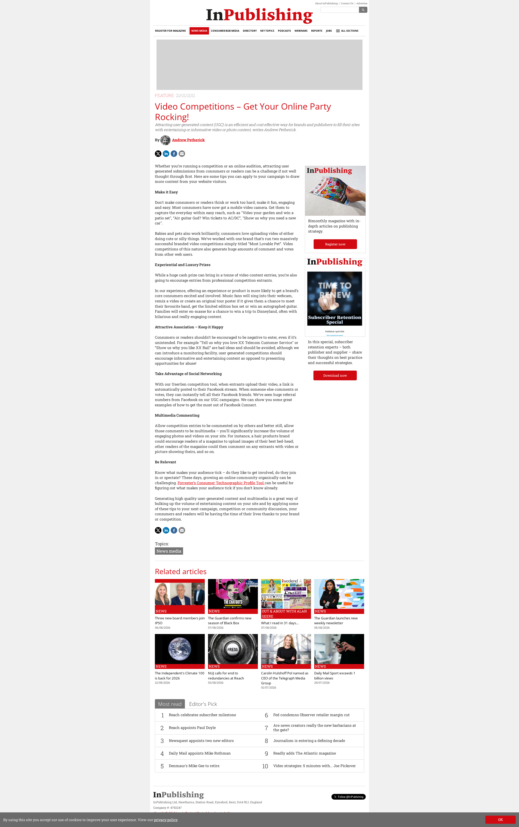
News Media (199, 30)
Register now (335, 244)
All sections (349, 30)
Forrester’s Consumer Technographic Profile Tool (221, 482)
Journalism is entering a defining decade (309, 740)
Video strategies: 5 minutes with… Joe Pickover (314, 765)
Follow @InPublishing (350, 797)
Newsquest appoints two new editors (201, 740)
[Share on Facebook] (174, 153)
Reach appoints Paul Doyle (192, 727)
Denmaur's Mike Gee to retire (194, 765)
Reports (316, 30)
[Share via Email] (182, 153)
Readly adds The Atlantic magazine (304, 753)
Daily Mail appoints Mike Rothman (200, 753)
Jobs (329, 30)
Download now (335, 375)
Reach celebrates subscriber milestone (202, 714)
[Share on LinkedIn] (166, 153)
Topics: (162, 544)
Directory (250, 30)
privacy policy (165, 819)
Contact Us (347, 3)
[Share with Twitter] (158, 153)
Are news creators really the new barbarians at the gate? (314, 727)
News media (169, 551)
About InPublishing (326, 3)
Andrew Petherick (188, 139)
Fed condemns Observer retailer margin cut (311, 714)
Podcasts (284, 30)
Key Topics (267, 30)
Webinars (301, 30)
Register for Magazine (170, 30)
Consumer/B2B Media (225, 30)
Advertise (361, 3)
